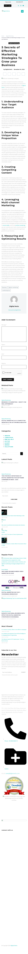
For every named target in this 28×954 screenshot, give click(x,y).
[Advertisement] (14, 24)
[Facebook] (4, 74)
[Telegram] (18, 74)
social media (6, 225)
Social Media (5, 569)
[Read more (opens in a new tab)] (5, 2)
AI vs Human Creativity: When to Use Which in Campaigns (14, 629)
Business (4, 287)
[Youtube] (23, 5)
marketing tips (6, 290)
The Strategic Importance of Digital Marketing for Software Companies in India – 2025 (13, 477)
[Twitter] (9, 74)
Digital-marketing (13, 287)
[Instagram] (21, 5)
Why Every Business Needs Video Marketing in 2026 (13, 515)
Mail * (3, 354)
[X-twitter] (18, 5)
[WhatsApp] (23, 74)
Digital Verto (14, 945)
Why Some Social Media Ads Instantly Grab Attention (13, 525)
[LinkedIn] (14, 74)
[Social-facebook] (13, 5)
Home (3, 36)
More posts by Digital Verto (15, 310)
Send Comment (7, 379)
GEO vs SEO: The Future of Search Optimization (12, 534)
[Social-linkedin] (16, 5)
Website (4, 363)
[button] (22, 11)
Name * (3, 344)
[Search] (21, 453)
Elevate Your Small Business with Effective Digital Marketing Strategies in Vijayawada (13, 615)
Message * (4, 325)
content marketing (20, 225)
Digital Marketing (10, 36)
